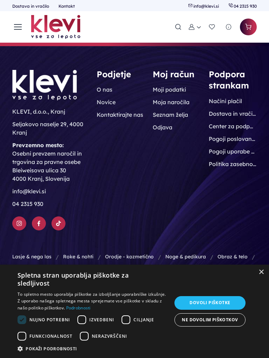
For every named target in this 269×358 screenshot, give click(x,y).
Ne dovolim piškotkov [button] (210, 320)
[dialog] (134, 311)
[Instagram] (19, 223)
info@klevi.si (206, 6)
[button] (195, 27)
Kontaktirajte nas (120, 114)
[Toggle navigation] (17, 27)
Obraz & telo (233, 256)
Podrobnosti (78, 308)
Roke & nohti (78, 256)
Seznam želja (170, 114)
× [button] (261, 272)
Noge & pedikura (185, 256)
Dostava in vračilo (31, 6)
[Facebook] (39, 223)
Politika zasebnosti (232, 163)
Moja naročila (171, 102)
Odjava (162, 127)
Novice (106, 102)
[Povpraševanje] (228, 27)
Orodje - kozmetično (129, 256)
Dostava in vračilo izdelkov (232, 113)
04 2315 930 (245, 6)
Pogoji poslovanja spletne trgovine (232, 138)
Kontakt (66, 6)
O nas (104, 89)
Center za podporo (232, 126)
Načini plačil (225, 101)
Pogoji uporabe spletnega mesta (232, 151)
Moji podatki (169, 89)
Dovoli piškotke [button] (209, 303)
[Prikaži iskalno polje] (178, 27)
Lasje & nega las (31, 256)
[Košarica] (248, 27)
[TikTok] (58, 223)
